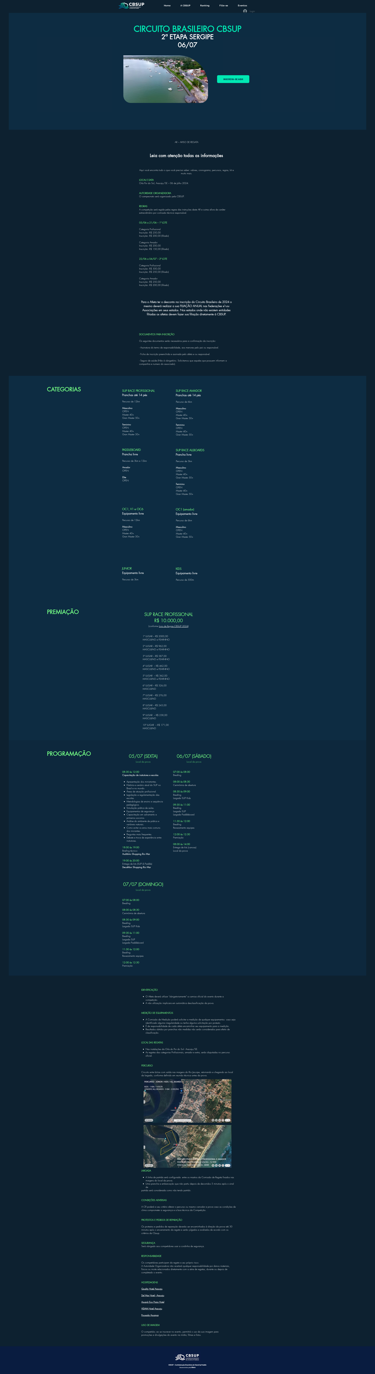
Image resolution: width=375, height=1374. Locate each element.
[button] (185, 5)
